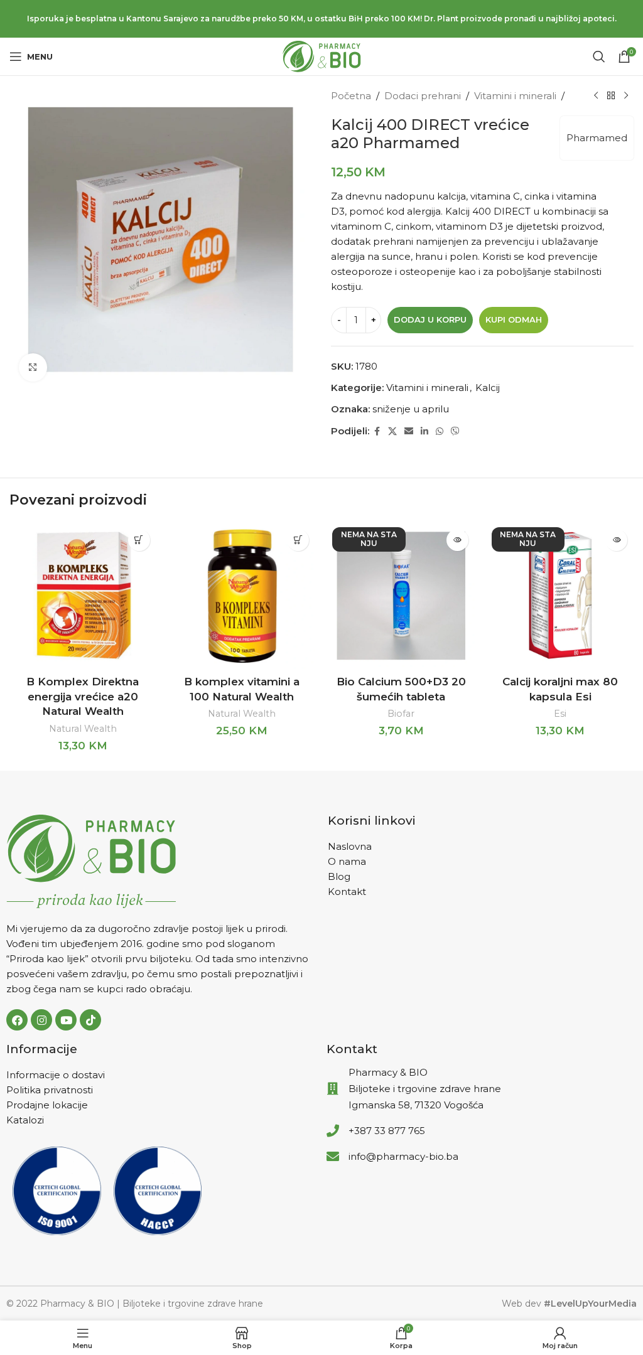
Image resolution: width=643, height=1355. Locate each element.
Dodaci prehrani (422, 96)
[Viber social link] (455, 431)
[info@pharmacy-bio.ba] (333, 1156)
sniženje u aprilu (410, 409)
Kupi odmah (513, 319)
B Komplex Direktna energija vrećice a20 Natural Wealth (82, 696)
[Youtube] (66, 1020)
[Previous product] (595, 96)
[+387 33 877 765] (333, 1131)
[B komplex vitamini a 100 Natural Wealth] (242, 596)
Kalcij (487, 388)
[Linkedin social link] (424, 431)
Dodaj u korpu (430, 319)
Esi (560, 713)
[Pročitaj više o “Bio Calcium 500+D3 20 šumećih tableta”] (457, 540)
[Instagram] (41, 1020)
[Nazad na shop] (611, 96)
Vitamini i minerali (515, 96)
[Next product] (626, 96)
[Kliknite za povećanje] (33, 367)
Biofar (400, 713)
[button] (139, 540)
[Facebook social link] (376, 431)
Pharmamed (596, 138)
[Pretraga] (599, 56)
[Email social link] (409, 431)
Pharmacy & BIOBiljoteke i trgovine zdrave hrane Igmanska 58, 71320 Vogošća (425, 1088)
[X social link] (392, 431)
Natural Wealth (83, 728)
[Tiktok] (90, 1020)
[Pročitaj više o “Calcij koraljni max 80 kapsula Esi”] (616, 540)
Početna (351, 96)
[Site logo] (322, 56)
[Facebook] (17, 1020)
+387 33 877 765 (387, 1131)
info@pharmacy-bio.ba (403, 1156)
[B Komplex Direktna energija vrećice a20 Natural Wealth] (82, 596)
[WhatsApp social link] (439, 431)
